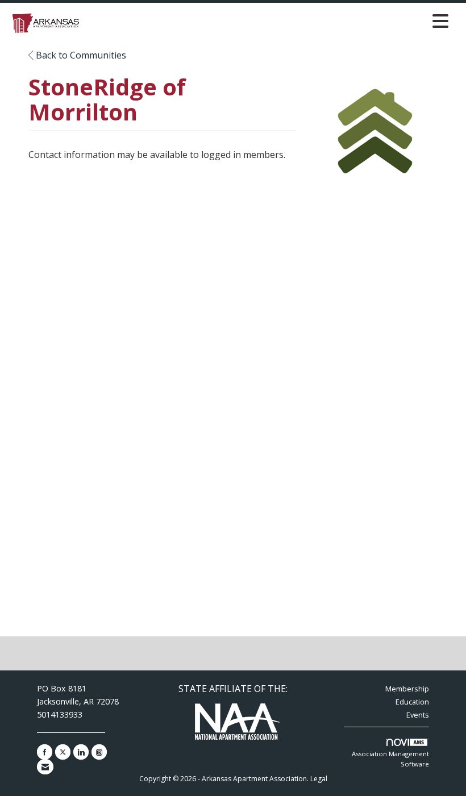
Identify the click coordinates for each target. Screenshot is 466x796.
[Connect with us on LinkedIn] (81, 752)
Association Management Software (390, 758)
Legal (318, 779)
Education (412, 702)
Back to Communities (80, 55)
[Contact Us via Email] (45, 766)
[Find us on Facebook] (44, 752)
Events (417, 715)
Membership (407, 689)
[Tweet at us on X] (62, 752)
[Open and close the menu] (268, 21)
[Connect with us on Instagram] (99, 752)
